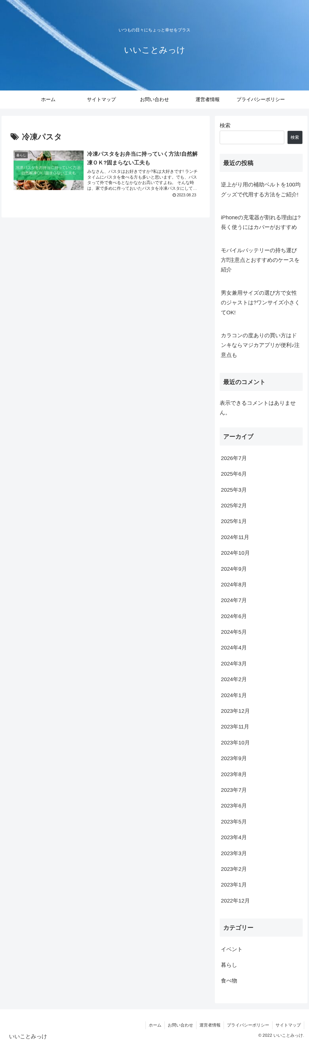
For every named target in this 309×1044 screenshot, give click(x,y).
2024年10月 (235, 553)
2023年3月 (234, 853)
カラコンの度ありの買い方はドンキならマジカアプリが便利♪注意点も (260, 345)
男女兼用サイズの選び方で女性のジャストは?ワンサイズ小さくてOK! (260, 303)
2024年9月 (234, 569)
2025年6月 (234, 474)
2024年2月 (234, 679)
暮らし (229, 965)
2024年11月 (235, 537)
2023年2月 (234, 869)
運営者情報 (210, 1025)
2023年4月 (234, 837)
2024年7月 (234, 600)
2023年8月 (234, 774)
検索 (225, 125)
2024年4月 (234, 648)
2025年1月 (234, 521)
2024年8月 (234, 585)
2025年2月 (234, 506)
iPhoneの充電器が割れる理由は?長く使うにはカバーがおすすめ (261, 222)
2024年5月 (234, 632)
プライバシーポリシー (248, 1025)
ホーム (155, 1025)
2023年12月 (235, 711)
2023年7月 (234, 790)
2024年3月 (234, 664)
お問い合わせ (180, 1025)
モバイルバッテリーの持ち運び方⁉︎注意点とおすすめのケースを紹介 (260, 260)
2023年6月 (234, 806)
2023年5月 (234, 822)
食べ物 (229, 981)
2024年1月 (234, 695)
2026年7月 (234, 458)
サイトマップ (288, 1025)
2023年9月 (234, 758)
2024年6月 (234, 616)
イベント (232, 949)
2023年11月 (235, 727)
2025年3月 (234, 490)
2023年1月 (234, 885)
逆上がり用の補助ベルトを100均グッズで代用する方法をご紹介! (261, 189)
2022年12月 (235, 901)
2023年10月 (235, 743)
